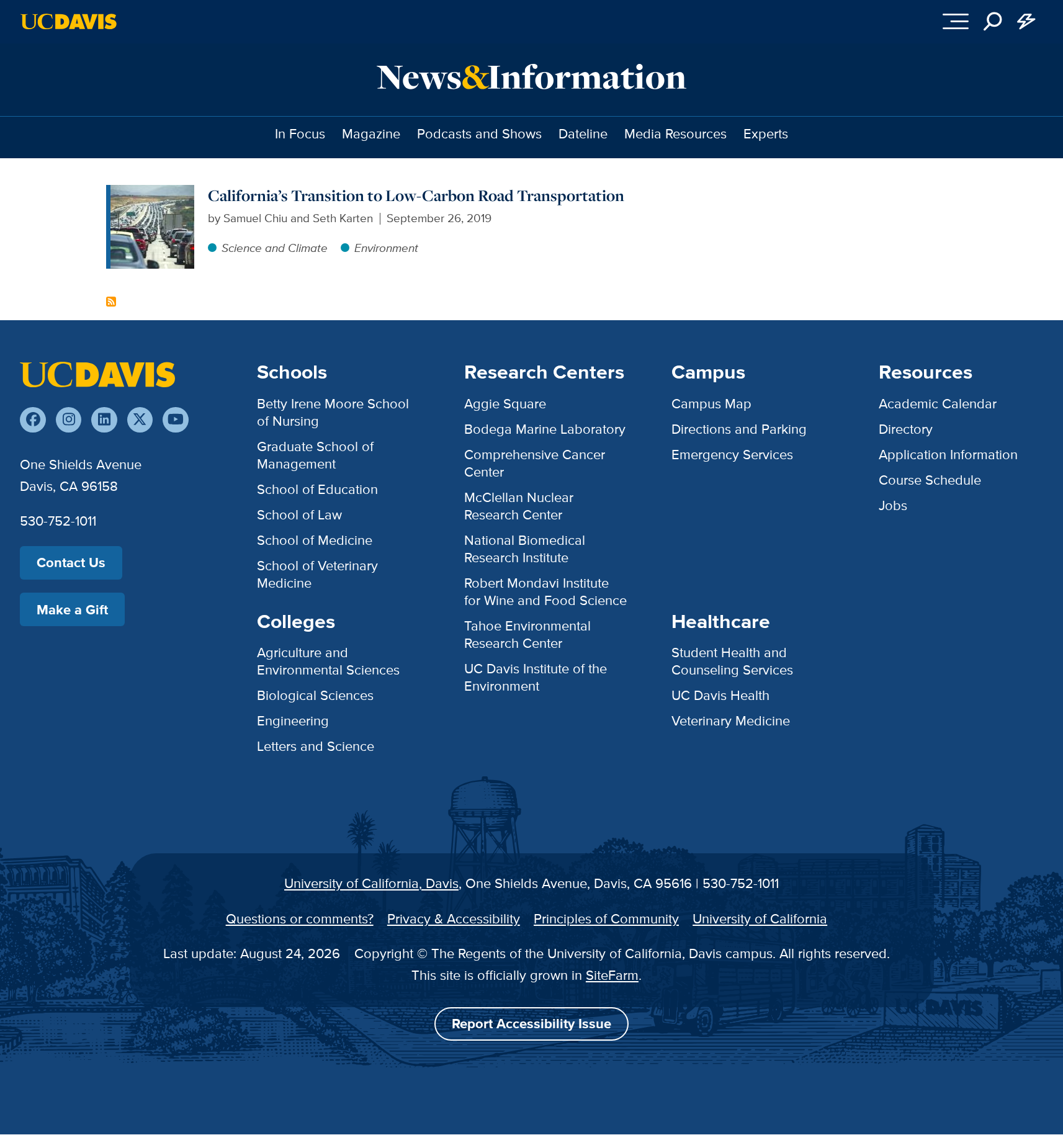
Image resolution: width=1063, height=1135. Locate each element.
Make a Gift (72, 609)
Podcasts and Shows (479, 133)
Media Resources (675, 133)
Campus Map (711, 403)
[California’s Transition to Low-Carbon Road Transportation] (152, 193)
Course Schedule (930, 480)
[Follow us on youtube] (175, 420)
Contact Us (71, 562)
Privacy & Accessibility (453, 918)
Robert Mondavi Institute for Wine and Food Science (545, 591)
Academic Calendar (938, 403)
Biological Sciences (315, 695)
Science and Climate (275, 248)
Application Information (948, 454)
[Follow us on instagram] (68, 420)
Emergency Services (732, 454)
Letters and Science (315, 746)
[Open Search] (993, 21)
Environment (386, 248)
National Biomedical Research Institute (524, 549)
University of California (760, 918)
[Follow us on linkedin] (104, 420)
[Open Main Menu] (956, 21)
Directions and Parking (739, 429)
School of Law (299, 514)
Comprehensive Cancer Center (534, 463)
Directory (906, 429)
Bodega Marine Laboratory (545, 429)
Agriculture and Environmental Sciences (328, 661)
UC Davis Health (720, 695)
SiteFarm (612, 975)
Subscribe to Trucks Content (111, 302)
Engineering (293, 720)
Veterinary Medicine (730, 720)
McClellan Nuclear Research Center (518, 506)
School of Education (317, 489)
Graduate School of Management (315, 455)
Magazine (371, 133)
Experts (765, 133)
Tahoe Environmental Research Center (527, 634)
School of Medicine (314, 540)
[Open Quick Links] (1026, 21)
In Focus (300, 133)
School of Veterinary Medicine (317, 574)
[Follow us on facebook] (32, 420)
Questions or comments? (300, 918)
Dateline (583, 133)
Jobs (893, 505)
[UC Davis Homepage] (68, 21)
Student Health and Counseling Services (732, 661)
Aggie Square (505, 403)
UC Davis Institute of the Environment (535, 677)
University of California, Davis (371, 883)
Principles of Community (606, 918)
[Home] (97, 373)
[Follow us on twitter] (140, 420)
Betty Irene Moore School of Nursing (333, 412)
